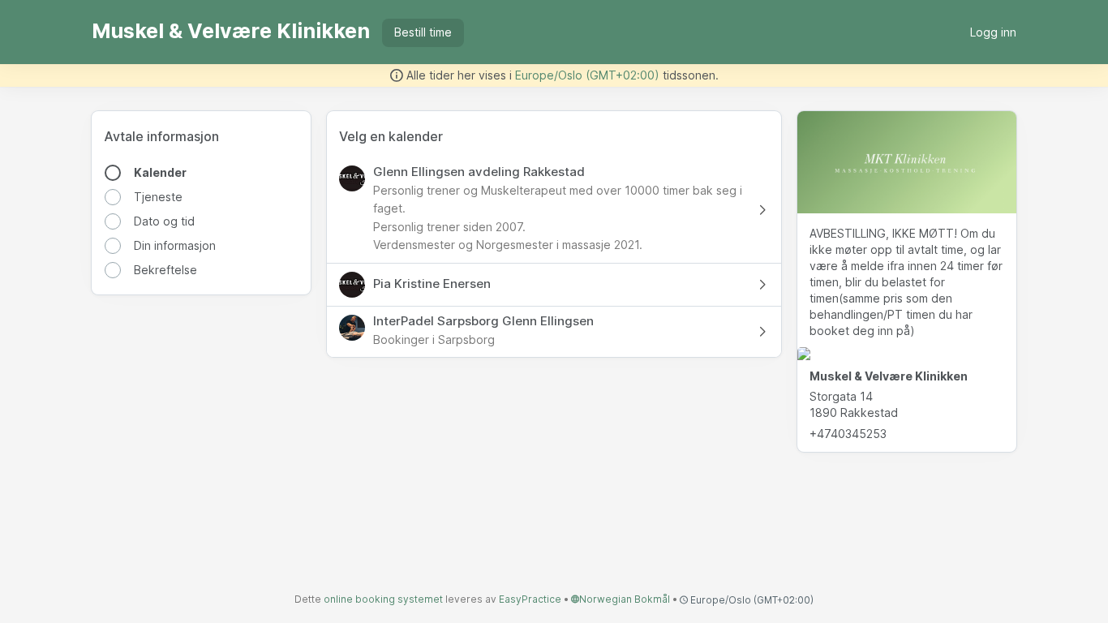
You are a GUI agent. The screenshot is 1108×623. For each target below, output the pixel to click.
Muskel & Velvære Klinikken (231, 31)
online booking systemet (383, 599)
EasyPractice (530, 599)
